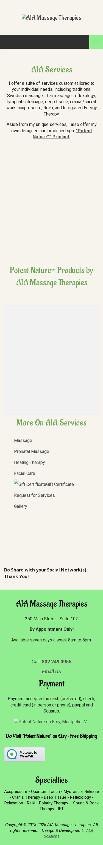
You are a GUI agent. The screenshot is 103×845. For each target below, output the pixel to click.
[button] (45, 360)
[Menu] (94, 42)
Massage (23, 440)
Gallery (20, 506)
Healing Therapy (29, 462)
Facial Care (24, 473)
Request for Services (34, 495)
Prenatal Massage (31, 451)
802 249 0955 (56, 661)
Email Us (51, 671)
